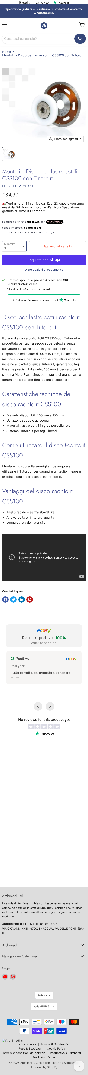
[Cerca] (80, 39)
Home (6, 51)
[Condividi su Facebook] (5, 599)
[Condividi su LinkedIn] (21, 599)
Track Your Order (44, 1057)
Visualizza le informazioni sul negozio (29, 289)
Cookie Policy (56, 1048)
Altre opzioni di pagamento (44, 269)
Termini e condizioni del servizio (24, 1053)
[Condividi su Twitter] (13, 599)
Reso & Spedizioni (30, 1048)
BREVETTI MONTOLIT (18, 186)
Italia (42, 1006)
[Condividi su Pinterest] (29, 599)
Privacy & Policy (26, 1044)
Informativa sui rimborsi (65, 1053)
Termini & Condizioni (54, 1044)
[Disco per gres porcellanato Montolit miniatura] (9, 154)
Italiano (42, 995)
